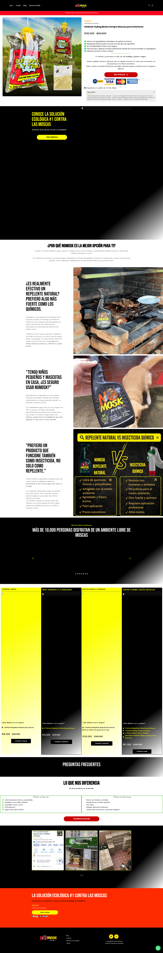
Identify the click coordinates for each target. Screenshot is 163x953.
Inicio (11, 5)
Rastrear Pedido (34, 5)
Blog (24, 5)
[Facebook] (111, 936)
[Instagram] (116, 936)
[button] (33, 558)
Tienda (18, 5)
